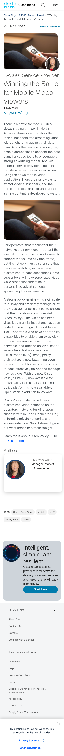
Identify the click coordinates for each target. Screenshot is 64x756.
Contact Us (15, 626)
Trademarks (15, 705)
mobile (41, 512)
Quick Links (16, 610)
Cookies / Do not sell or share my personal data (27, 690)
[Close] (58, 724)
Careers (13, 632)
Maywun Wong (16, 113)
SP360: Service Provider (32, 15)
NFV (52, 512)
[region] (32, 737)
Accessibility (15, 698)
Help (11, 668)
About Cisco (15, 619)
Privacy (13, 682)
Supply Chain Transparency (24, 712)
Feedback (14, 661)
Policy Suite (12, 519)
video (26, 519)
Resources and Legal (23, 652)
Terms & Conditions (19, 675)
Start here (40, 589)
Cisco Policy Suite (23, 512)
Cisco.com (16, 441)
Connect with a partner (21, 639)
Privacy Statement (30, 740)
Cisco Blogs (26, 4)
